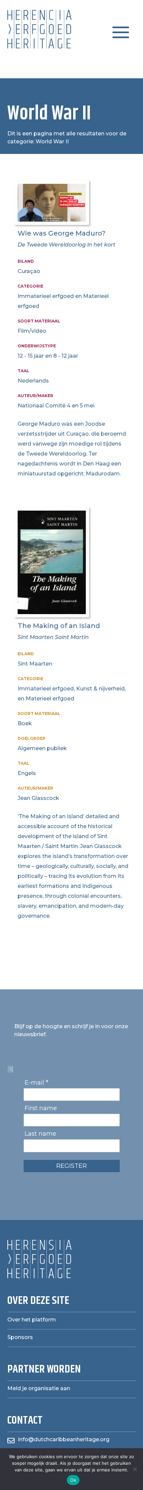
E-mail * (36, 1082)
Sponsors (20, 1337)
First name (41, 1108)
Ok (73, 1480)
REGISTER (71, 1166)
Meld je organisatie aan (38, 1388)
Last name (40, 1133)
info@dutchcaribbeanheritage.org (63, 1439)
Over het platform (31, 1319)
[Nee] (134, 1469)
